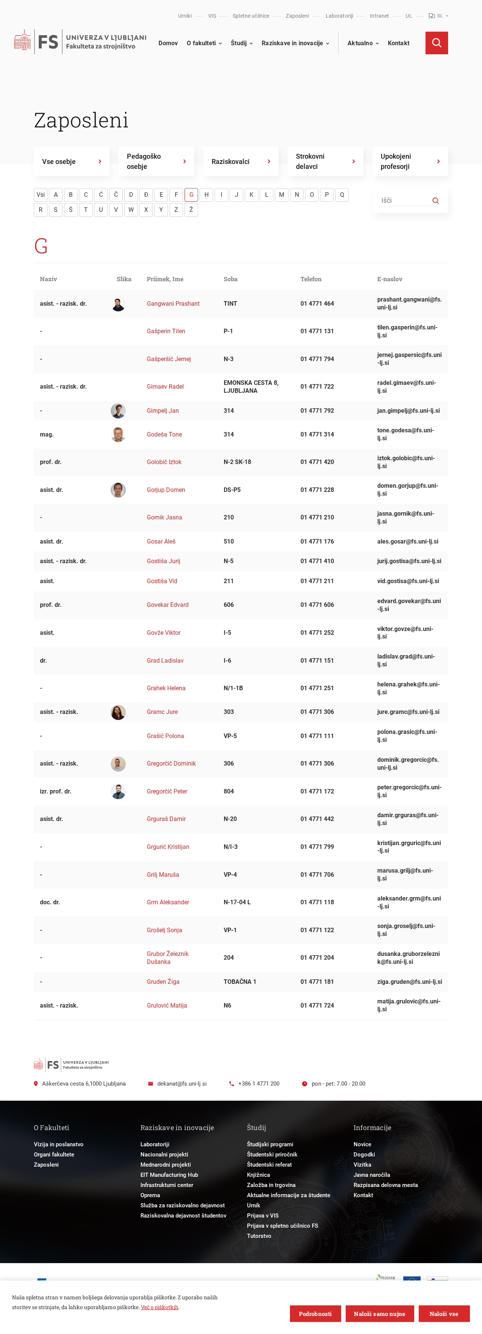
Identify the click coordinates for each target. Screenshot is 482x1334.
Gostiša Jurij (163, 561)
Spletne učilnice (251, 16)
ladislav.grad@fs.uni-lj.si (406, 660)
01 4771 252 (317, 632)
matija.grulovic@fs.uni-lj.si (409, 1005)
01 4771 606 (317, 604)
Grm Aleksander (168, 902)
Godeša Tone (164, 434)
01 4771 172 (317, 791)
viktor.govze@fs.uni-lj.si (405, 632)
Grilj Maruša (163, 874)
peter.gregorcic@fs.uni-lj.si (409, 791)
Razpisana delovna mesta (386, 1185)
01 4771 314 (317, 434)
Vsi (41, 194)
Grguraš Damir (166, 818)
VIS (212, 16)
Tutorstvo (259, 1236)
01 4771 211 (317, 581)
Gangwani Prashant (173, 303)
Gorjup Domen (166, 489)
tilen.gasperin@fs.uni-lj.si (407, 331)
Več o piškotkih (159, 1307)
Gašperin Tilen (166, 331)
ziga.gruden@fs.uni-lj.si (409, 981)
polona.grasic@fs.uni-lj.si (407, 735)
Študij (239, 43)
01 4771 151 (317, 660)
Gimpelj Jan (163, 410)
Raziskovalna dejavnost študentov (183, 1215)
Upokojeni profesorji (396, 161)
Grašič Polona (165, 736)
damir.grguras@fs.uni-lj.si (408, 819)
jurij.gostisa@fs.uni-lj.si (409, 561)
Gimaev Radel (165, 386)
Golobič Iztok (164, 462)
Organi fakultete (54, 1154)
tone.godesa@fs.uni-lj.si (405, 434)
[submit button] (435, 201)
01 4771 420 (317, 462)
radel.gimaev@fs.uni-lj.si (406, 386)
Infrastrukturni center (166, 1185)
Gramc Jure (162, 711)
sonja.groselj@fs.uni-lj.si (406, 929)
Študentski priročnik (272, 1154)
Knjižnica (258, 1175)
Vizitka (362, 1164)
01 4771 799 (317, 846)
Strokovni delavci (310, 161)
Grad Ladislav (165, 660)
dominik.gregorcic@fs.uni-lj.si (408, 763)
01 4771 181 (317, 981)
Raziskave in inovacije (292, 43)
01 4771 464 (317, 303)
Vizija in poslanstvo (59, 1144)
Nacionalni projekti (164, 1154)
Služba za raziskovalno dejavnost (182, 1205)
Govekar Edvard (168, 604)
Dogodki (364, 1154)
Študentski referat (269, 1164)
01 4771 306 (317, 711)
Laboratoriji (340, 16)
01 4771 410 (317, 561)
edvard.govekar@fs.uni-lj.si (409, 605)
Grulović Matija (167, 1005)
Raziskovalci (231, 161)
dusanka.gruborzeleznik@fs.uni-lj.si (408, 957)
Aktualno (360, 43)
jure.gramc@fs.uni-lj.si (408, 711)
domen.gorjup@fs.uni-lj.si (407, 489)
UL (409, 16)
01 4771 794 (317, 359)
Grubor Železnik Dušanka (168, 957)
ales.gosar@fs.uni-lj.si (407, 541)
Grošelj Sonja (164, 930)
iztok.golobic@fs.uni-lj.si (406, 462)
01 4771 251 (317, 688)
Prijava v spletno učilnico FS (282, 1225)
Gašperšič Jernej (169, 359)
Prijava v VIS (263, 1215)
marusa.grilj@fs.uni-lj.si (405, 874)
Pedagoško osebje (144, 161)
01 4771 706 (317, 874)
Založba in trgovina (271, 1185)
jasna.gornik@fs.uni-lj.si (405, 517)
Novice (362, 1144)
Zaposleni (297, 16)
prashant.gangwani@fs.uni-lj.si (409, 303)
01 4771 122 (317, 930)
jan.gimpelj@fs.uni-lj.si (408, 410)
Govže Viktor (163, 632)
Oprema (150, 1195)
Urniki (185, 16)
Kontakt (398, 43)
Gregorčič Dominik (171, 763)
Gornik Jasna (164, 517)
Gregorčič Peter (167, 791)
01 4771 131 (317, 331)
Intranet (379, 16)
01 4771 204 (317, 957)
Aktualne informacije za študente (288, 1195)
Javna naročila (372, 1175)
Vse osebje (59, 161)
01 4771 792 (317, 410)
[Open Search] (437, 43)
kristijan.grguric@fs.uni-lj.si (409, 847)
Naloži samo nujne (379, 1313)
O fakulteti (201, 43)
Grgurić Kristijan (168, 846)
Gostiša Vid (162, 581)
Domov (168, 43)
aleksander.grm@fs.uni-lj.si (409, 902)
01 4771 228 (317, 489)
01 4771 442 (317, 818)
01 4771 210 (317, 517)
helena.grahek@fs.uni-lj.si (408, 688)
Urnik (253, 1205)
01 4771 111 (317, 736)
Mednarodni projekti (165, 1164)
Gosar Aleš (161, 541)
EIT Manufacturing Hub (169, 1175)
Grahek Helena (166, 688)
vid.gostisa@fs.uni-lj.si (408, 581)
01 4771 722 (317, 386)
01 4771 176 (317, 541)
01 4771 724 (317, 1005)
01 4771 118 (317, 902)
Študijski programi (270, 1144)
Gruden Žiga (163, 981)
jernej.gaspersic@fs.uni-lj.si (409, 358)
